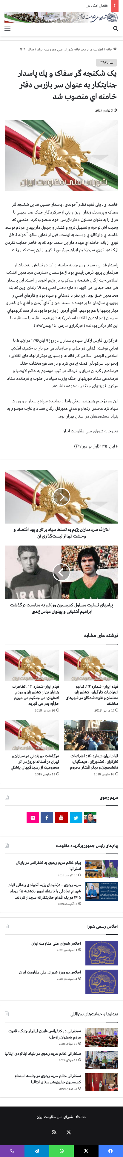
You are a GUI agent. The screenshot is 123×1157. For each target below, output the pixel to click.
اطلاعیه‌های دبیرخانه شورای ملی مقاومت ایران (70, 49)
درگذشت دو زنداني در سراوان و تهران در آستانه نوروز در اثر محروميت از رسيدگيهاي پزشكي (35, 762)
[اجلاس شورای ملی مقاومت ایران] (101, 953)
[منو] (7, 28)
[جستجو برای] (116, 28)
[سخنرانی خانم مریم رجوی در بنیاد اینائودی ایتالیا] (101, 1060)
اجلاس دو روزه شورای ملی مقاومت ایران (50, 972)
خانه (109, 49)
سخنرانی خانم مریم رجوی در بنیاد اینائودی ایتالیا (43, 1053)
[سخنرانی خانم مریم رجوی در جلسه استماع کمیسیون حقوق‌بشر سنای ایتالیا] (101, 1082)
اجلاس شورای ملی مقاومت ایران (56, 943)
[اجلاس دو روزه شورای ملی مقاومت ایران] (101, 982)
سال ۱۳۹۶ (27, 49)
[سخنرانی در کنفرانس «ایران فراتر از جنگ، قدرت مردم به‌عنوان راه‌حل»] (101, 1037)
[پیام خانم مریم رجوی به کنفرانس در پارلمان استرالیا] (101, 869)
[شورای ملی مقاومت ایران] (61, 17)
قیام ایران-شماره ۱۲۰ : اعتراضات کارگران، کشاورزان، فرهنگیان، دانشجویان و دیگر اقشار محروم (94, 762)
